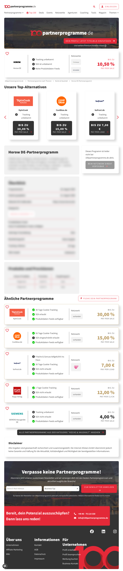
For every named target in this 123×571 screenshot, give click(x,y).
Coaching (84, 12)
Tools (93, 12)
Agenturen (72, 12)
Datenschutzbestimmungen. (61, 498)
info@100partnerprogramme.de (93, 518)
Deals (41, 12)
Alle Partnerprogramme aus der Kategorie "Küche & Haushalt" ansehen (60, 432)
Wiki (8, 554)
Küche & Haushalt (61, 81)
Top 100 (32, 12)
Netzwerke (60, 12)
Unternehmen (12, 545)
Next (117, 117)
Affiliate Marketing (14, 549)
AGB (36, 549)
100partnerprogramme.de (14, 81)
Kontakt (38, 545)
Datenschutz (40, 554)
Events (49, 12)
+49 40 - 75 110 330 (86, 514)
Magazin (102, 12)
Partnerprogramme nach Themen (40, 81)
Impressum (39, 558)
